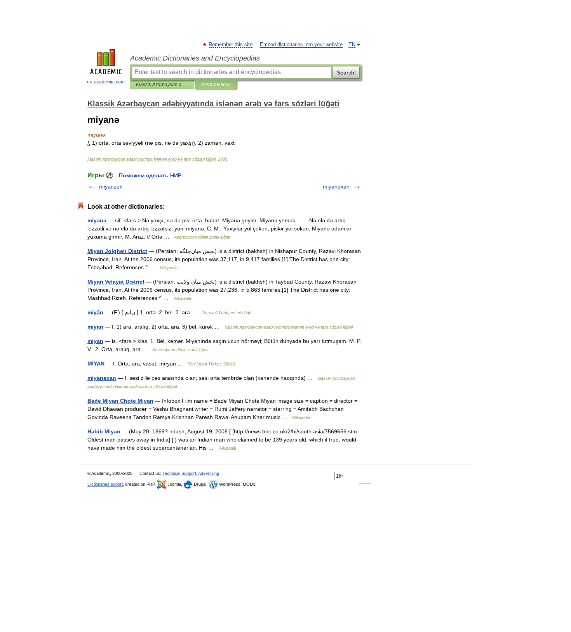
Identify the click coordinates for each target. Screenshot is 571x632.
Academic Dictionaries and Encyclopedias (195, 58)
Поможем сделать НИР (150, 175)
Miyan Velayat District (115, 282)
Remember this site (230, 44)
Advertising (208, 473)
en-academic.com (106, 82)
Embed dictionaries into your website (301, 44)
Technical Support (179, 473)
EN (351, 44)
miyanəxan (336, 187)
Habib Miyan (103, 431)
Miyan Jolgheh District (117, 251)
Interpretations (215, 84)
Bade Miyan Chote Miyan (120, 401)
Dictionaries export (105, 484)
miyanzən (111, 187)
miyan (95, 327)
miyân (95, 312)
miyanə (96, 220)
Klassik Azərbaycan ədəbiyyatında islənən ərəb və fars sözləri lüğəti (162, 84)
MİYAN (95, 363)
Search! (346, 72)
